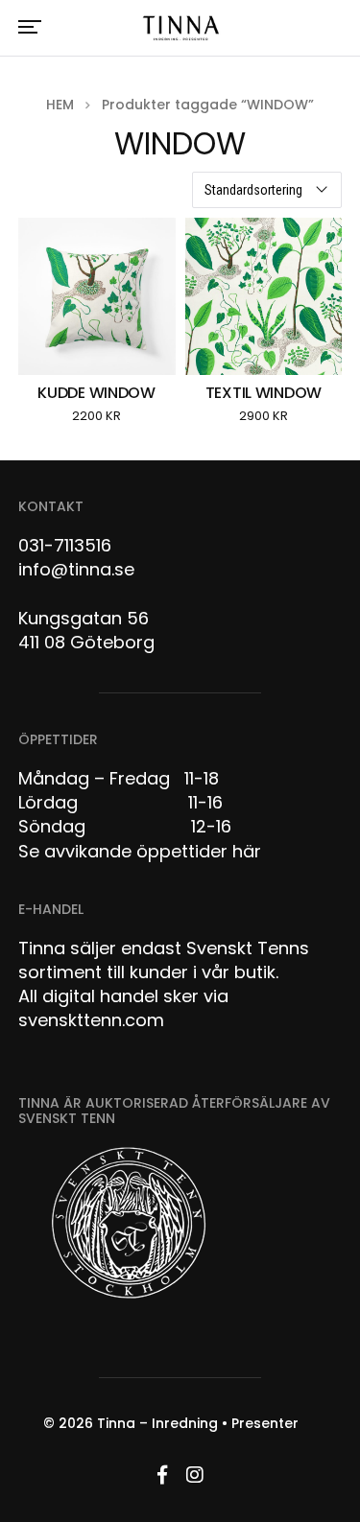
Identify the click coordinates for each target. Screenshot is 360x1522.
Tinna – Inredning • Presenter (198, 1423)
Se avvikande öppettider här (139, 851)
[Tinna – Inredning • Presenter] (180, 29)
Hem (60, 104)
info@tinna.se (76, 569)
